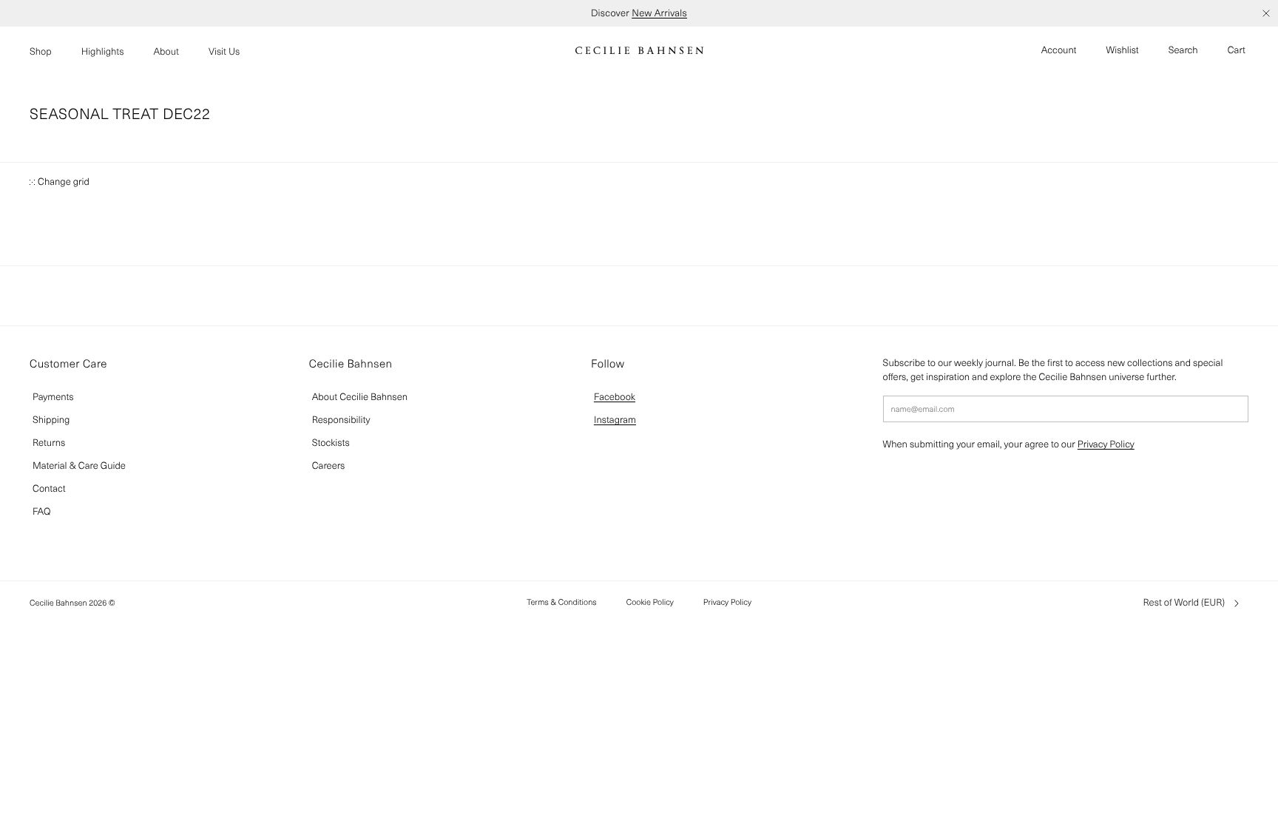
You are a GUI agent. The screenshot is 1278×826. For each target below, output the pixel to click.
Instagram (615, 420)
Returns (49, 443)
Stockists (331, 443)
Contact (49, 488)
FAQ (41, 511)
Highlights (102, 51)
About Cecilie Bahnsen (360, 397)
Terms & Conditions (562, 602)
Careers (328, 465)
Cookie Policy (650, 602)
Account (1059, 50)
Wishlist (1122, 50)
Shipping (51, 420)
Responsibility (341, 420)
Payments (53, 397)
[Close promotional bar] (1266, 13)
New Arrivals (659, 13)
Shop (41, 51)
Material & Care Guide (79, 465)
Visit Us (224, 51)
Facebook (614, 397)
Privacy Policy (1106, 444)
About (166, 51)
